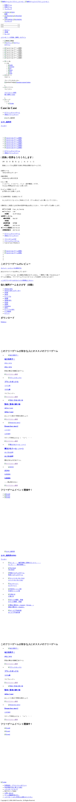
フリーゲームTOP (10, 239)
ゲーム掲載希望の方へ (11, 795)
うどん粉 (7, 385)
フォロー (4, 126)
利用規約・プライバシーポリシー (15, 785)
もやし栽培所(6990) (8, 555)
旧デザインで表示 (10, 791)
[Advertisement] (34, 131)
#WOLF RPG (8, 289)
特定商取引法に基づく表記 (13, 787)
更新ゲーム (8, 7)
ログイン (23, 37)
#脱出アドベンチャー (11, 114)
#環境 (6, 304)
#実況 (6, 294)
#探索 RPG (7, 300)
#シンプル (7, 296)
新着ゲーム (8, 5)
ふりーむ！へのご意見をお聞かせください (18, 797)
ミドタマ (7, 430)
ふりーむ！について (11, 789)
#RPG (6, 308)
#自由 (6, 302)
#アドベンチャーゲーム (12, 112)
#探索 (6, 32)
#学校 (6, 292)
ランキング (8, 9)
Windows (3, 322)
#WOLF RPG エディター (12, 290)
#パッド (7, 313)
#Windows (7, 306)
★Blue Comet (8, 408)
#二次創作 (7, 311)
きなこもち (8, 363)
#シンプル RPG (9, 309)
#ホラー (7, 30)
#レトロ (7, 34)
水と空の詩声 (8, 452)
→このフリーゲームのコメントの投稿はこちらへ (17, 280)
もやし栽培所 (6, 122)
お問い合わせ (8, 793)
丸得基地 (7, 474)
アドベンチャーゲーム (11, 241)
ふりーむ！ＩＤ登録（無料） (10, 37)
